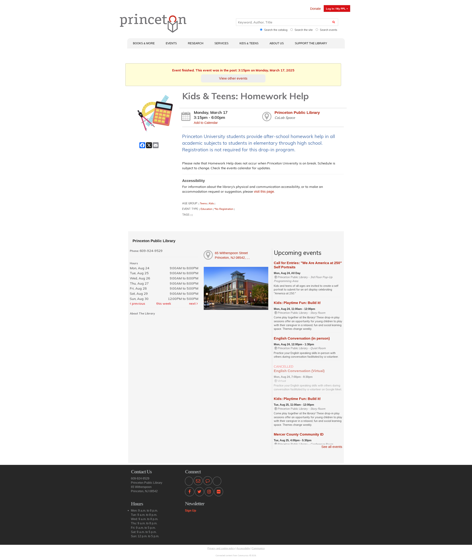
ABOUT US (277, 43)
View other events (233, 78)
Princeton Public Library (297, 112)
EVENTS (171, 43)
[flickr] (218, 492)
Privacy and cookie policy (221, 548)
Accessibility (243, 548)
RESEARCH (195, 43)
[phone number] (189, 481)
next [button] (193, 303)
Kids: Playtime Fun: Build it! (297, 303)
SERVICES (221, 43)
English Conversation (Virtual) (299, 371)
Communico (258, 548)
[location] (217, 481)
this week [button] (163, 303)
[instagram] (209, 492)
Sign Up (190, 510)
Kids (211, 203)
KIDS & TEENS (249, 43)
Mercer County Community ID (299, 434)
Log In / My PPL (336, 8)
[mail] (198, 481)
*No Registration (223, 208)
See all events (331, 447)
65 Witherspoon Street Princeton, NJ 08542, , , (232, 255)
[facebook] (189, 492)
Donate (315, 9)
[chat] (207, 481)
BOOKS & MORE (144, 43)
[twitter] (199, 492)
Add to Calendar (206, 123)
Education (206, 208)
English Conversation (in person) (302, 338)
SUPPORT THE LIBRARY (311, 43)
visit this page (264, 191)
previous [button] (138, 303)
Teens (203, 203)
